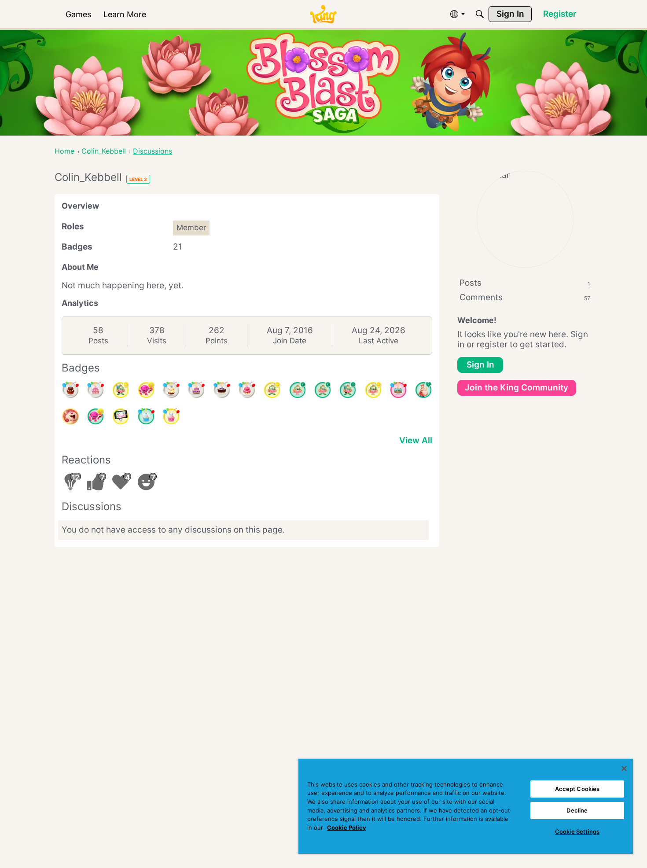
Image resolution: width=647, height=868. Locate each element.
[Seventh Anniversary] (196, 390)
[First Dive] (297, 390)
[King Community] (323, 14)
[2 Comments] (322, 390)
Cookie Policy (346, 827)
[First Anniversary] (146, 416)
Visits (156, 340)
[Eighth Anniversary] (171, 390)
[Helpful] (95, 416)
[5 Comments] (347, 390)
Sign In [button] (480, 365)
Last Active (378, 340)
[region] (465, 806)
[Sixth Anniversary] (247, 390)
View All (415, 440)
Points (217, 340)
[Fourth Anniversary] (398, 390)
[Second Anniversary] (171, 416)
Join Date (289, 340)
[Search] (480, 14)
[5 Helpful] (146, 390)
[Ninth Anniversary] (95, 390)
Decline (577, 810)
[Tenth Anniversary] (70, 390)
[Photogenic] (120, 416)
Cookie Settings (577, 831)
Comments (525, 297)
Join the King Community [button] (516, 388)
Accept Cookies (577, 788)
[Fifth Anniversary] (221, 390)
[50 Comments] (120, 390)
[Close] (624, 768)
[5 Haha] (70, 416)
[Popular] (423, 390)
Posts (98, 340)
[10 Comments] (373, 390)
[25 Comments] (272, 390)
